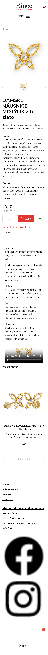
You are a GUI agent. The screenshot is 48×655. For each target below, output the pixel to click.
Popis (7, 232)
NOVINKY (7, 494)
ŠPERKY (6, 484)
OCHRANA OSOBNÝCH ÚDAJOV (20, 523)
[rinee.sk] (24, 6)
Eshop (8, 29)
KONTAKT (7, 499)
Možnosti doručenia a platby (16, 227)
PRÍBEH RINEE (10, 489)
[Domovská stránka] (3, 29)
